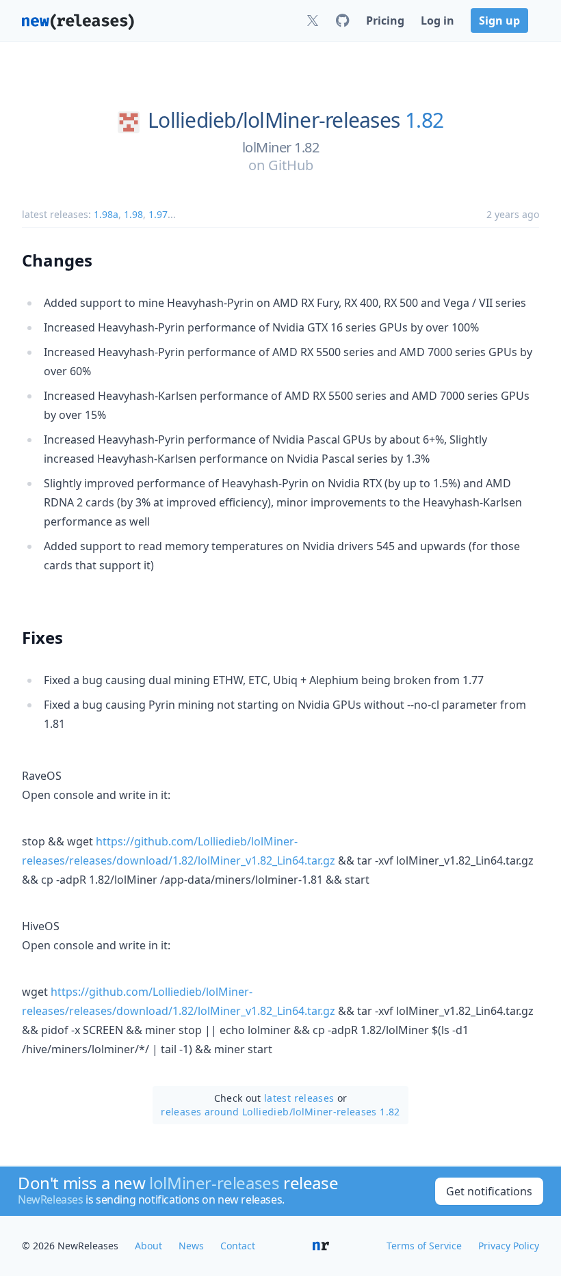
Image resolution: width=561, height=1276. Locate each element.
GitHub (290, 165)
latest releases (299, 1097)
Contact (237, 1245)
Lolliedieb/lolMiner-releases (274, 120)
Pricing (385, 20)
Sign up (499, 20)
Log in (437, 20)
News (191, 1245)
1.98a (106, 214)
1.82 (424, 120)
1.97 (158, 214)
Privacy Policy (508, 1245)
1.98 (133, 214)
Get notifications (489, 1191)
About (148, 1245)
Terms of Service (424, 1245)
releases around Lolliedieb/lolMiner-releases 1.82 (280, 1111)
